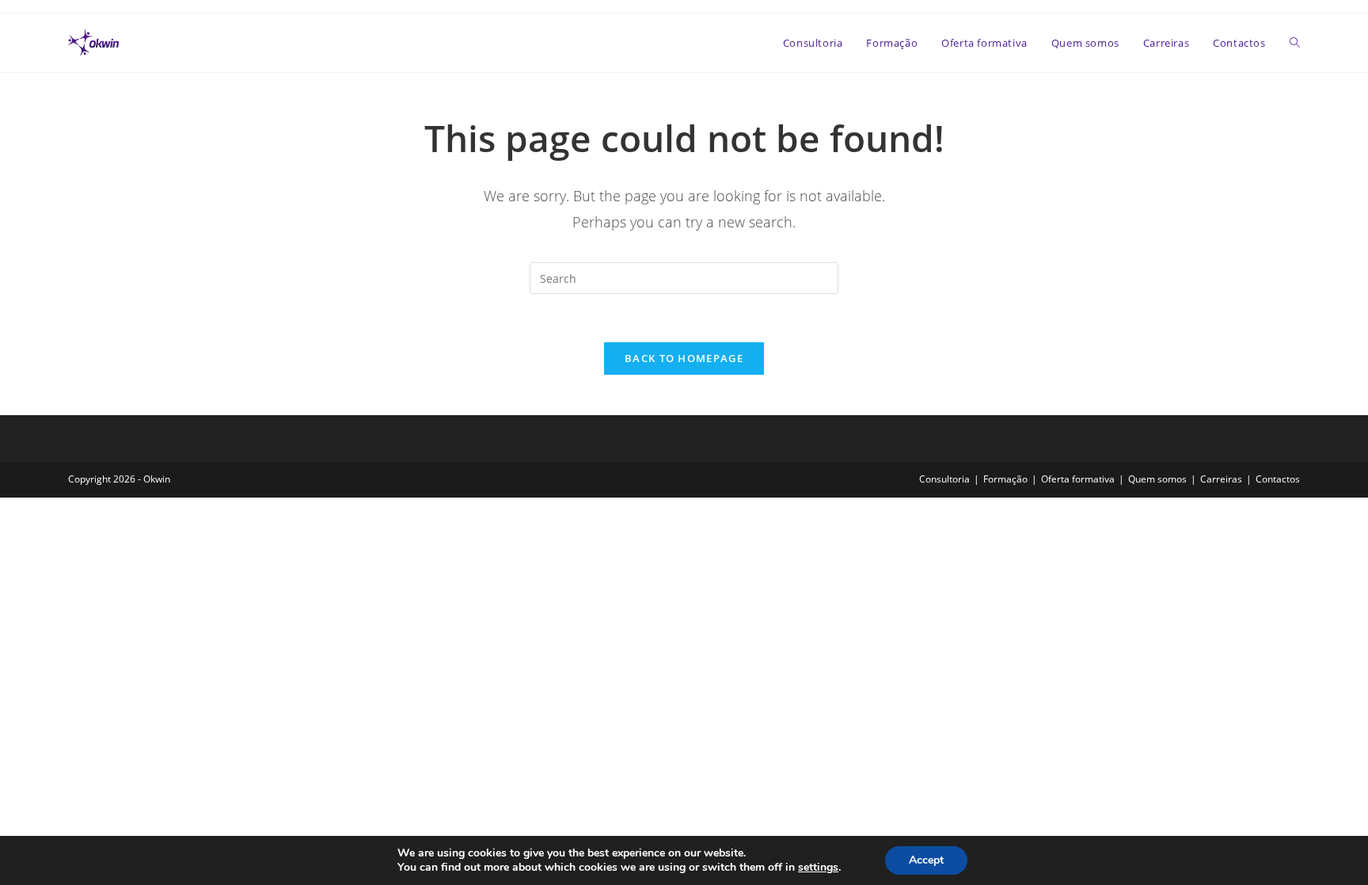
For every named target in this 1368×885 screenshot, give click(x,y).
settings (818, 867)
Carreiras (1221, 479)
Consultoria (944, 479)
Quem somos (1157, 479)
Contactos (1278, 479)
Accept (926, 860)
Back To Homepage (684, 358)
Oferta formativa (1078, 479)
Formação (1005, 479)
